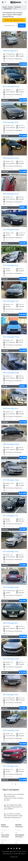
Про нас (24, 851)
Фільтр (22, 25)
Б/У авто (10, 7)
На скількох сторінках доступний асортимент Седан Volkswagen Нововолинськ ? (13, 815)
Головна (19, 851)
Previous (3, 39)
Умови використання (7, 853)
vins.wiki (4, 7)
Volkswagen (17, 7)
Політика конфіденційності (19, 853)
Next (25, 39)
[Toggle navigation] (25, 2)
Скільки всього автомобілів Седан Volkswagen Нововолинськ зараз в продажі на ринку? (14, 797)
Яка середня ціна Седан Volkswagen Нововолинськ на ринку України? (13, 806)
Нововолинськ (8, 8)
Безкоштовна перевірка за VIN (9, 851)
